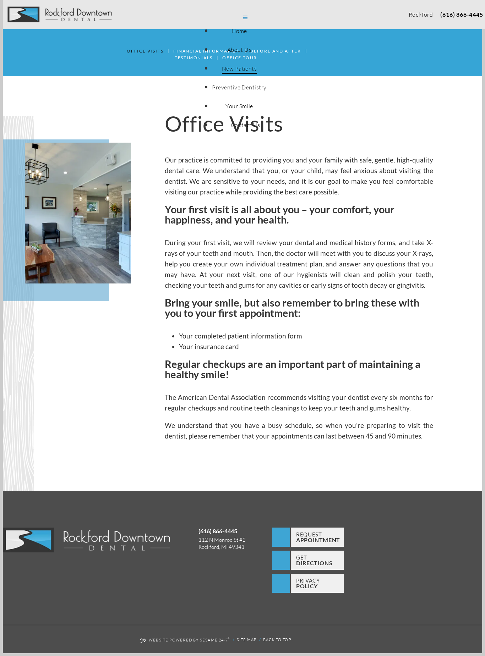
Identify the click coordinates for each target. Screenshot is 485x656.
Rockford (421, 14)
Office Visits (145, 51)
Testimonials (194, 57)
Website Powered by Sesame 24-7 (189, 639)
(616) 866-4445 (461, 14)
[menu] (245, 18)
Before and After (275, 51)
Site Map (247, 639)
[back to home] (86, 541)
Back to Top (277, 639)
